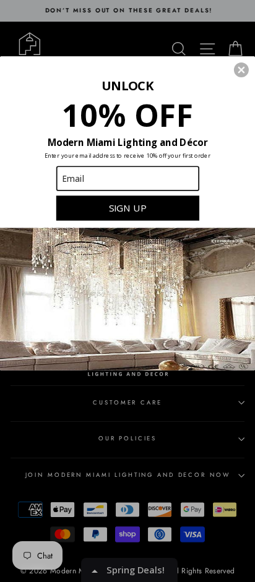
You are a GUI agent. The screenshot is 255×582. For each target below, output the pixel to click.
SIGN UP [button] (128, 207)
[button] (241, 69)
